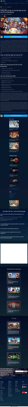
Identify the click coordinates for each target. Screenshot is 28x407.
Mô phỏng (1, 397)
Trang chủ (2, 3)
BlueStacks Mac (2, 382)
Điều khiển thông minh (10, 389)
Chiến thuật (1, 399)
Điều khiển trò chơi (10, 382)
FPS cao (9, 393)
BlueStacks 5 (1, 383)
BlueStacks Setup (12, 195)
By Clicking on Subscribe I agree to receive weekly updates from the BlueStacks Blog (20, 373)
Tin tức (16, 386)
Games (6, 3)
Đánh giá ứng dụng (10, 3)
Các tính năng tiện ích (10, 395)
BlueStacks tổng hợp (22, 3)
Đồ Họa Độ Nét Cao (10, 394)
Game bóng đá (2, 400)
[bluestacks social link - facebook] (26, 387)
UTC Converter (9, 396)
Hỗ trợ (23, 381)
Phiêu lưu (1, 393)
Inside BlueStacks (16, 3)
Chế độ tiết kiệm (10, 387)
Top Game (1, 391)
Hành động (1, 392)
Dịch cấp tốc (9, 388)
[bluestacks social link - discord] (22, 387)
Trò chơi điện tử (2, 394)
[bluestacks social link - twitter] (22, 388)
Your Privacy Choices (15, 406)
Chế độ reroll (9, 390)
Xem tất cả (14, 188)
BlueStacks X (11, 197)
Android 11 (1, 386)
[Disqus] (14, 253)
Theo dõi (25, 371)
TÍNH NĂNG (9, 381)
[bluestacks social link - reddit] (24, 387)
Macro (9, 386)
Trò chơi (1, 390)
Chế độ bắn (9, 383)
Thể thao (1, 398)
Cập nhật (23, 382)
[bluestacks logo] (3, 1)
